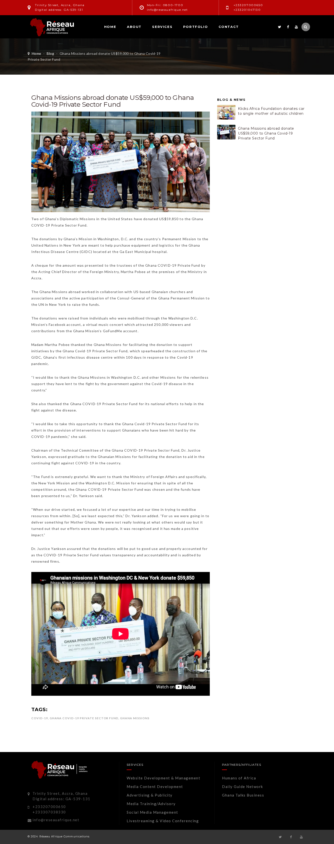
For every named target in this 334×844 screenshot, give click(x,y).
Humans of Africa (239, 778)
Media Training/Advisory (151, 803)
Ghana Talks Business (243, 795)
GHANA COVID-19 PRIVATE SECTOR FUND (84, 718)
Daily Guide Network (242, 786)
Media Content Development (155, 786)
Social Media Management (152, 812)
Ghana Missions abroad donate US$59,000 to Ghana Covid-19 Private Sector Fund (266, 133)
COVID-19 (39, 718)
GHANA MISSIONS (134, 718)
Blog (50, 53)
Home (110, 27)
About (134, 27)
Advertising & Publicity (150, 795)
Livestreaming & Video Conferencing (163, 821)
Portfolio (195, 27)
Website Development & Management (163, 778)
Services (162, 27)
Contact (229, 27)
